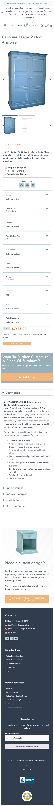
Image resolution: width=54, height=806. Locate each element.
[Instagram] (12, 638)
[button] (4, 25)
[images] (27, 79)
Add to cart (17, 343)
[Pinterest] (16, 638)
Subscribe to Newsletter (27, 746)
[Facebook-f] (7, 638)
